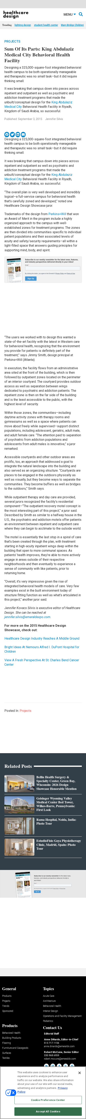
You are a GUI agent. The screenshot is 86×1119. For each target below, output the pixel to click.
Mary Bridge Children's (73, 25)
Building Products (11, 1038)
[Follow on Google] (72, 1066)
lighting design (23, 25)
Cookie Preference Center (48, 1100)
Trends (5, 1006)
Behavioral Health (52, 1006)
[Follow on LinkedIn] (46, 1066)
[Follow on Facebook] (59, 1066)
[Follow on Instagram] (52, 1066)
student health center (46, 25)
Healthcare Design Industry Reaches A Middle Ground (41, 638)
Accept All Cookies (48, 1111)
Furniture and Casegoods (15, 1048)
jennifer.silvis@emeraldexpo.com (27, 617)
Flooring (6, 1043)
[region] (43, 1092)
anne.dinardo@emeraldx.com (59, 1046)
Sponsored (7, 1011)
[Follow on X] (65, 1066)
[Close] (79, 1072)
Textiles (6, 1058)
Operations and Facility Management (62, 1016)
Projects (12, 41)
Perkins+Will (57, 214)
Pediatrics (48, 1021)
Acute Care (48, 996)
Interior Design (50, 1011)
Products (7, 996)
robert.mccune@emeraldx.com (60, 1058)
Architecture (49, 1001)
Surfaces (6, 1053)
